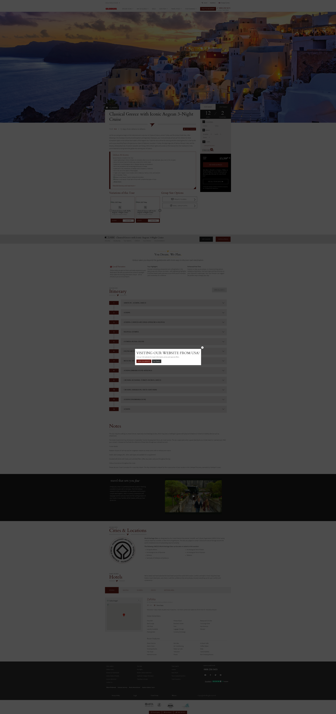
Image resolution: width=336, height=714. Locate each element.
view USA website (144, 361)
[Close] (202, 347)
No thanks (156, 361)
